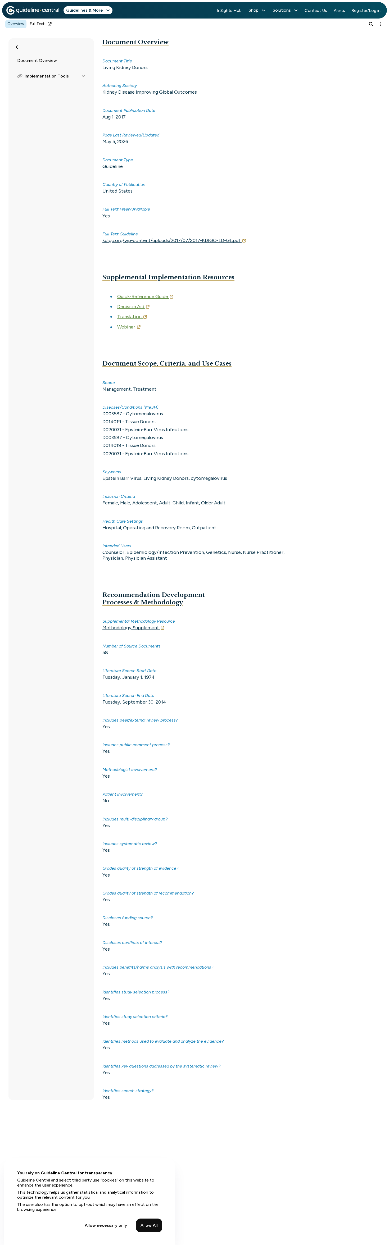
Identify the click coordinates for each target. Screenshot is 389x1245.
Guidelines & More (84, 10)
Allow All (149, 1225)
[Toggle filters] (17, 47)
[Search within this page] (371, 24)
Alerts (339, 10)
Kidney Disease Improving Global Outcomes (149, 92)
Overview (15, 23)
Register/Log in (366, 10)
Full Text (37, 23)
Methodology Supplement (130, 628)
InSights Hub (229, 10)
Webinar (126, 327)
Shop (254, 10)
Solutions (282, 10)
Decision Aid (130, 306)
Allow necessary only (106, 1225)
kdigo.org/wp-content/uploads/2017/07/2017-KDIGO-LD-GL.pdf (171, 240)
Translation (129, 317)
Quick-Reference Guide (142, 296)
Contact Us (316, 10)
